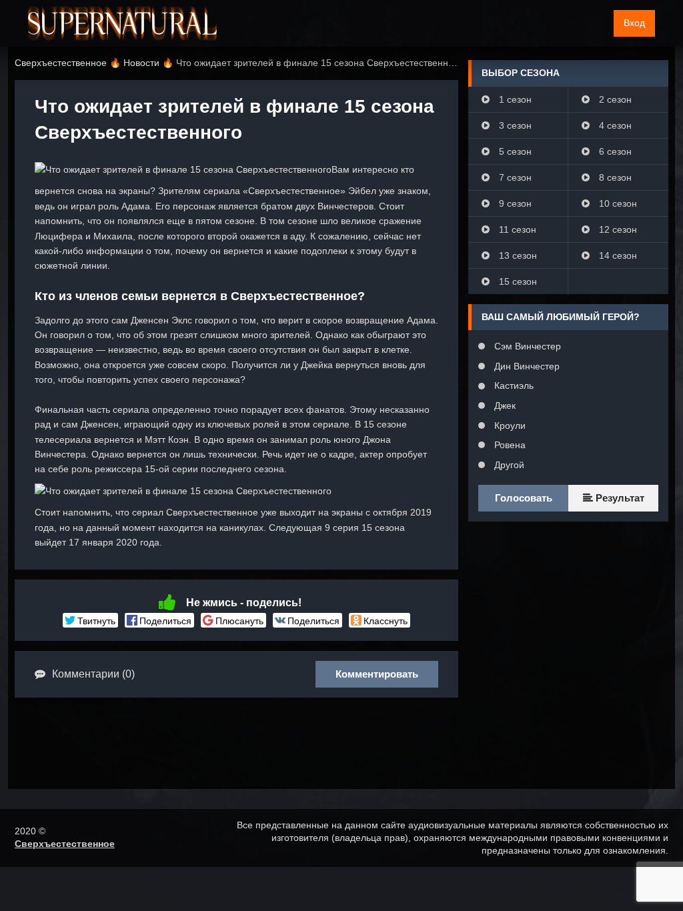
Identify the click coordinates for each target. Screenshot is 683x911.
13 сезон (516, 255)
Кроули (509, 425)
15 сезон (516, 281)
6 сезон (614, 151)
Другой (508, 465)
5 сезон (514, 151)
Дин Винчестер (526, 366)
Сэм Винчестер (526, 346)
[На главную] (122, 23)
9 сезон (514, 203)
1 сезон (514, 99)
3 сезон (514, 125)
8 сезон (614, 177)
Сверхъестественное (65, 843)
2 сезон (614, 99)
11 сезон (516, 229)
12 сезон (616, 229)
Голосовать (523, 498)
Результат (618, 498)
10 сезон (616, 203)
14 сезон (616, 255)
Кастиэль (513, 385)
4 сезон (614, 125)
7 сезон (514, 177)
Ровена (509, 444)
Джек (504, 405)
